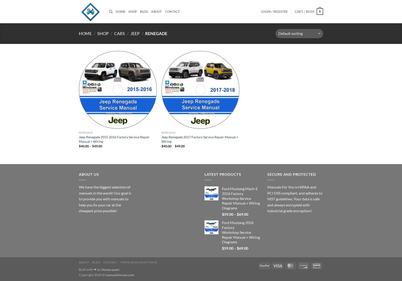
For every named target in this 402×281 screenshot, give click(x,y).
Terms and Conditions (138, 262)
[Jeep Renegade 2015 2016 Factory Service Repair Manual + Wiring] (118, 90)
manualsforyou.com (120, 275)
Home (120, 11)
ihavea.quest (110, 269)
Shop (132, 11)
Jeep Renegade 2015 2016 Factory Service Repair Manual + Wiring (114, 139)
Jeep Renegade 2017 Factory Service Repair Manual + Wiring (199, 139)
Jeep (135, 33)
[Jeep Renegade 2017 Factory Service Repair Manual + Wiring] (200, 90)
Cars (119, 33)
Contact (172, 11)
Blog (144, 11)
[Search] (111, 11)
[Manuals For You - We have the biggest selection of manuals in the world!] (90, 11)
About (156, 11)
